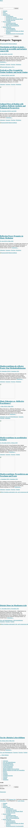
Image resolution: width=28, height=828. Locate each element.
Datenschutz (3, 792)
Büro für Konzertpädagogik (12, 25)
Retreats (5, 771)
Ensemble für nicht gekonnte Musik (14, 19)
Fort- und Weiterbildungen (12, 416)
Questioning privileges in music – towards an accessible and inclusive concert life (13, 49)
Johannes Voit (3, 3)
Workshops (18, 64)
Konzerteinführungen (8, 763)
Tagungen (8, 64)
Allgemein (2, 64)
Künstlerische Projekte (11, 17)
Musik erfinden (6, 15)
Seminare (5, 773)
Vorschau (5, 13)
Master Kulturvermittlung (12, 24)
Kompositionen (9, 16)
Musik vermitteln (7, 21)
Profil (4, 12)
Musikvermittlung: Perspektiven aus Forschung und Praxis (14, 475)
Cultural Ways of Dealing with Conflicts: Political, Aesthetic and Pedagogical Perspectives (13, 106)
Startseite (5, 11)
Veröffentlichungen (10, 28)
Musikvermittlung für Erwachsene (11, 769)
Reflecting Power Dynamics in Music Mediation (11, 237)
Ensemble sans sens (10, 20)
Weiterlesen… (3, 62)
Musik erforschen (7, 27)
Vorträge (18, 454)
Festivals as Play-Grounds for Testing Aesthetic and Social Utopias (14, 71)
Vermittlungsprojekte (11, 23)
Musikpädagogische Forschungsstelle (15, 33)
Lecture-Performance (8, 766)
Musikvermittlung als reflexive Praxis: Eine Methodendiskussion (13, 367)
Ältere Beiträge (4, 755)
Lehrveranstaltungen (11, 29)
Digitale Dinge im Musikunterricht (13, 605)
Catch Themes (21, 800)
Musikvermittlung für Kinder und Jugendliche (14, 770)
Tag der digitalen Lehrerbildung (12, 738)
